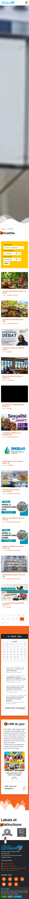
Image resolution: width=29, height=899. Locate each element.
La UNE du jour (10, 380)
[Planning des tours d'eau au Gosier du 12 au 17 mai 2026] (14, 450)
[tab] (6, 767)
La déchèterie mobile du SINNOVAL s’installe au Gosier (16, 678)
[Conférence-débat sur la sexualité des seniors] (14, 422)
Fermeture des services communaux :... (11, 490)
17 (3, 622)
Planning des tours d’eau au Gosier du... (12, 462)
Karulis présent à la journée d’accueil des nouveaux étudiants (15, 698)
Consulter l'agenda (14, 708)
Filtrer (7, 263)
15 (17, 619)
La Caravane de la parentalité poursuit (13, 604)
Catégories (8, 244)
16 (22, 619)
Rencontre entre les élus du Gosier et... (12, 377)
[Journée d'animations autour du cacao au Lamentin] (14, 280)
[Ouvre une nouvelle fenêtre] (4, 879)
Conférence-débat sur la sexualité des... (11, 433)
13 (7, 619)
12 (3, 619)
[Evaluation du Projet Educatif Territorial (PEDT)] (14, 394)
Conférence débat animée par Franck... (13, 348)
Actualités (9, 351)
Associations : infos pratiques (13, 522)
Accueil (3, 229)
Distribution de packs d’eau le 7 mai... (14, 575)
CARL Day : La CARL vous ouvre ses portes (14, 669)
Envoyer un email (8, 863)
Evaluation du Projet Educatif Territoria (13, 405)
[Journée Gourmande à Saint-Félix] (14, 308)
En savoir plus (17, 896)
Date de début (9, 250)
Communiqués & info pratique (13, 493)
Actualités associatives (12, 295)
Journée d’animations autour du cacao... (14, 292)
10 (19, 615)
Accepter (4, 896)
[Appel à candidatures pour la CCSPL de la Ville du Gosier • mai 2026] (14, 535)
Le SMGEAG (10, 465)
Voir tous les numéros (11, 787)
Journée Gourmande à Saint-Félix (13, 320)
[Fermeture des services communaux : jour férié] (14, 479)
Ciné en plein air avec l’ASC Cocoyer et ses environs (15, 688)
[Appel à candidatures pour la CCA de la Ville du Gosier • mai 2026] (14, 507)
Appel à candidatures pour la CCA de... (13, 519)
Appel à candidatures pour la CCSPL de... (13, 547)
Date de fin (8, 256)
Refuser (10, 896)
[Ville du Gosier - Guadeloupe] (12, 847)
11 (24, 615)
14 (12, 619)
